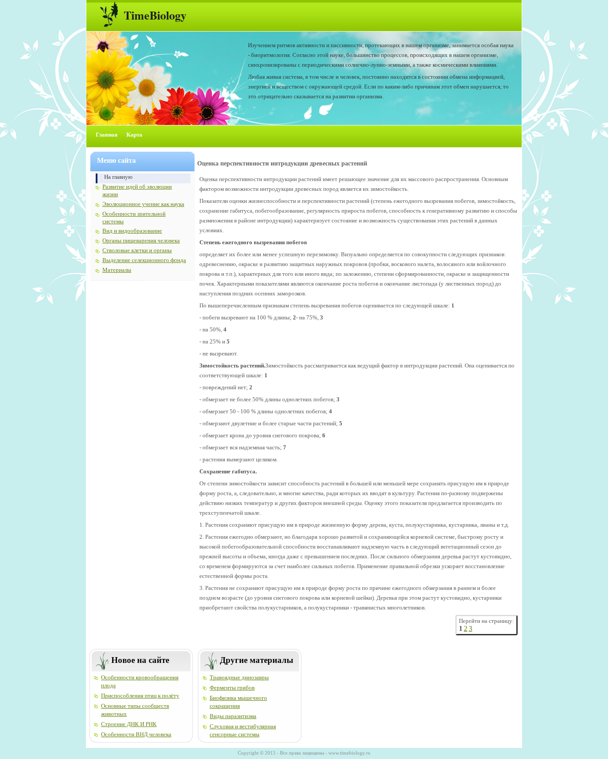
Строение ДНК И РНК (129, 724)
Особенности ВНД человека (136, 734)
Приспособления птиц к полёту (140, 695)
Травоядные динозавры (239, 677)
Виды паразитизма (233, 716)
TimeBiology (155, 15)
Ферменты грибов (232, 687)
